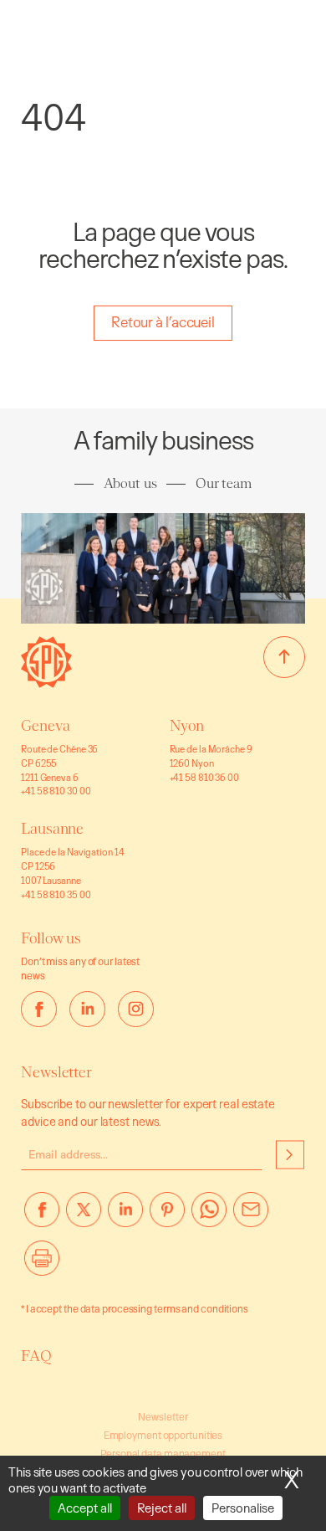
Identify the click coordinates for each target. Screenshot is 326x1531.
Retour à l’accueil (163, 322)
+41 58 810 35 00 (55, 894)
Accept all (85, 1508)
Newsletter (162, 1416)
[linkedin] (87, 1009)
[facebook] (39, 1009)
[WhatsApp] (209, 1216)
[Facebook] (42, 1216)
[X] (83, 1216)
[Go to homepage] (46, 682)
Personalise (242, 1508)
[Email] (251, 1216)
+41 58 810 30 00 (55, 790)
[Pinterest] (167, 1216)
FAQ (36, 1356)
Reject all (161, 1508)
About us (130, 483)
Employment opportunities (163, 1435)
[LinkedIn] (125, 1216)
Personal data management (163, 1453)
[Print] (42, 1265)
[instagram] (136, 1009)
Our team (224, 483)
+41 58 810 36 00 (204, 777)
